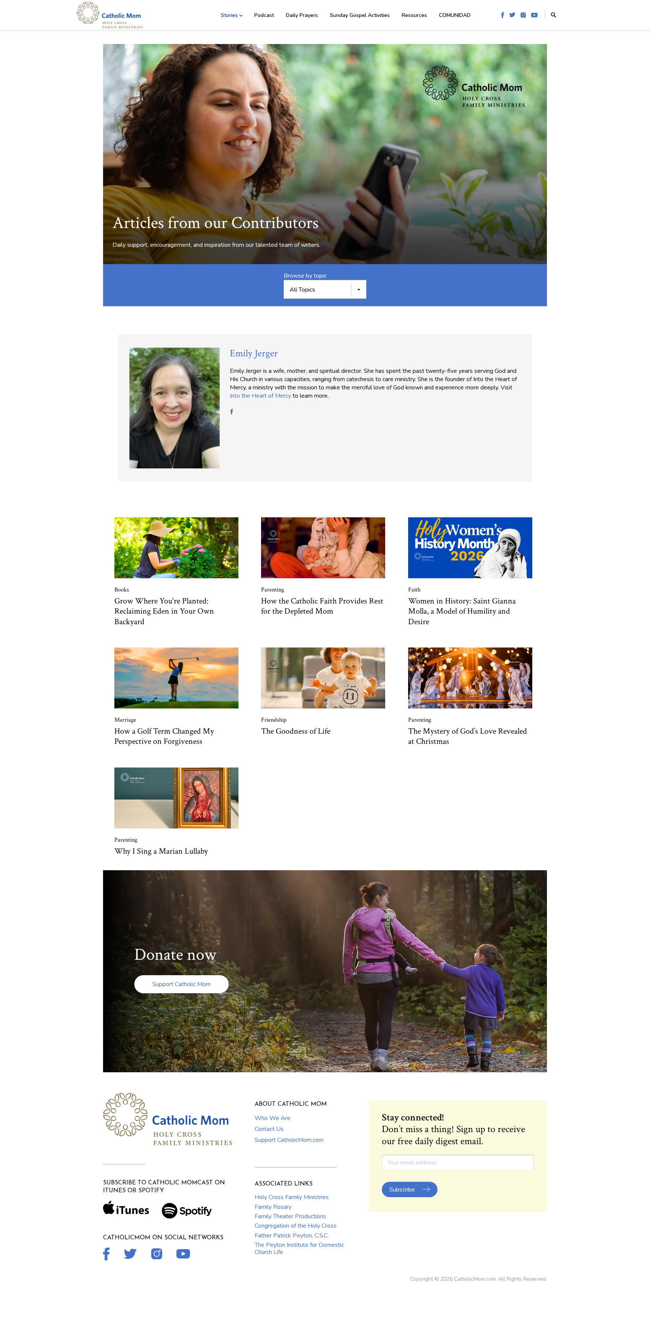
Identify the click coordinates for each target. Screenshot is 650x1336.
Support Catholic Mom (181, 984)
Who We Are (272, 1118)
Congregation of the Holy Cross (296, 1226)
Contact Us (269, 1129)
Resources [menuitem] (414, 15)
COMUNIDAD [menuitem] (455, 15)
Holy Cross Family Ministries (292, 1197)
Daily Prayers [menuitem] (302, 15)
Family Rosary (273, 1207)
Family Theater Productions (290, 1216)
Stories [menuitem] (229, 15)
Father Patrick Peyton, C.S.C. (292, 1235)
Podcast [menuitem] (264, 15)
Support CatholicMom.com (289, 1140)
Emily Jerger (254, 353)
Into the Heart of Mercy (260, 396)
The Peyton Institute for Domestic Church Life (299, 1248)
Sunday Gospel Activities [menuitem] (360, 15)
